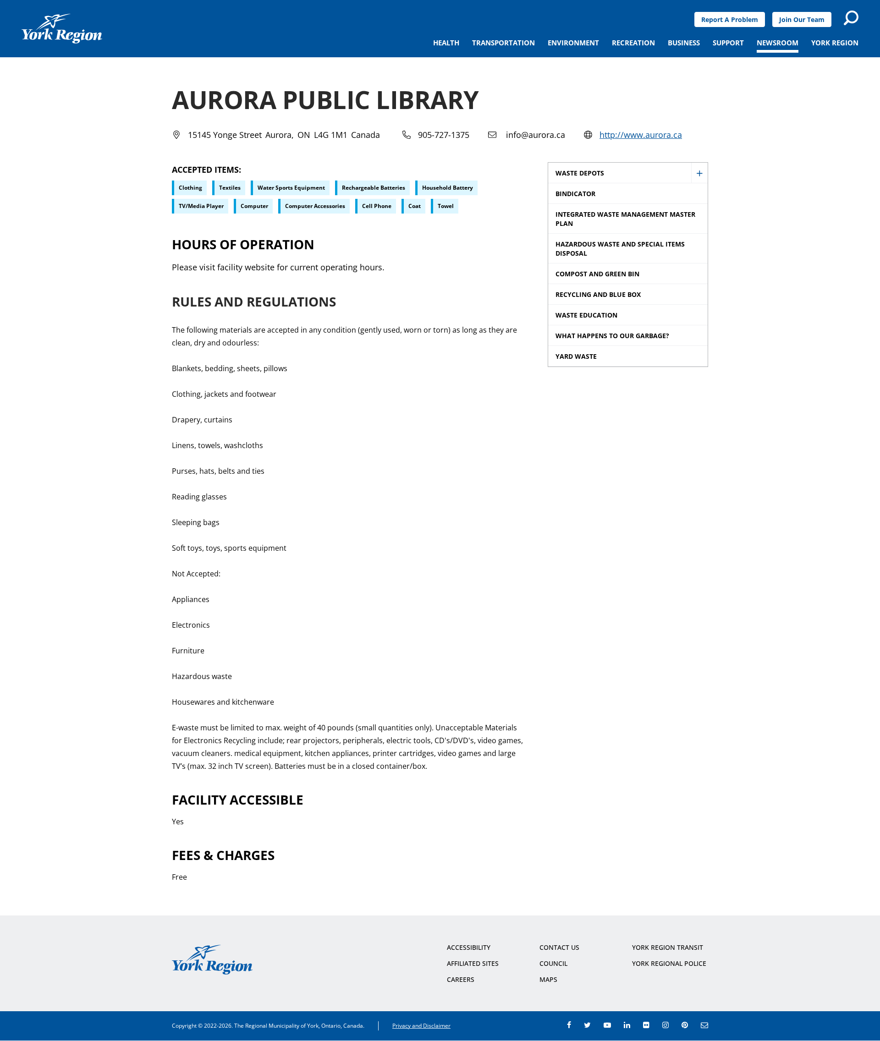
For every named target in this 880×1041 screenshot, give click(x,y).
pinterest (685, 1025)
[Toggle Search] (851, 17)
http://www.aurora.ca (641, 134)
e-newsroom (704, 1025)
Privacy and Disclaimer (421, 1026)
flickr (646, 1025)
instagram (665, 1025)
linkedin (627, 1025)
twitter (587, 1025)
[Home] (62, 29)
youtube (607, 1025)
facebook (569, 1025)
